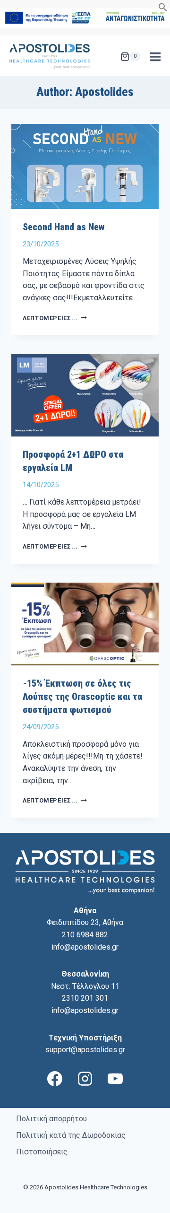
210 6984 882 (85, 934)
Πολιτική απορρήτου (51, 1118)
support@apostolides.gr (85, 1049)
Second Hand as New (63, 227)
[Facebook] (55, 1079)
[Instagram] (85, 1079)
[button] (163, 9)
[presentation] (85, 166)
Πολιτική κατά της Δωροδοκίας (71, 1135)
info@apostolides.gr (85, 946)
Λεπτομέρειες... (55, 318)
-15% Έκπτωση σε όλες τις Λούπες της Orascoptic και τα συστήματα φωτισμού (82, 697)
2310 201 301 (85, 998)
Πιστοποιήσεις (42, 1151)
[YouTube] (115, 1079)
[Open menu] (155, 56)
